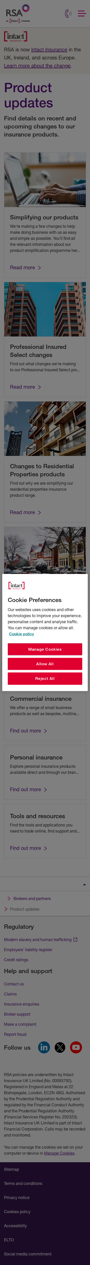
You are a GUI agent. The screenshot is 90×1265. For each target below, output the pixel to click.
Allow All (45, 663)
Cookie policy (21, 633)
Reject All (45, 678)
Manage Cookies (45, 649)
